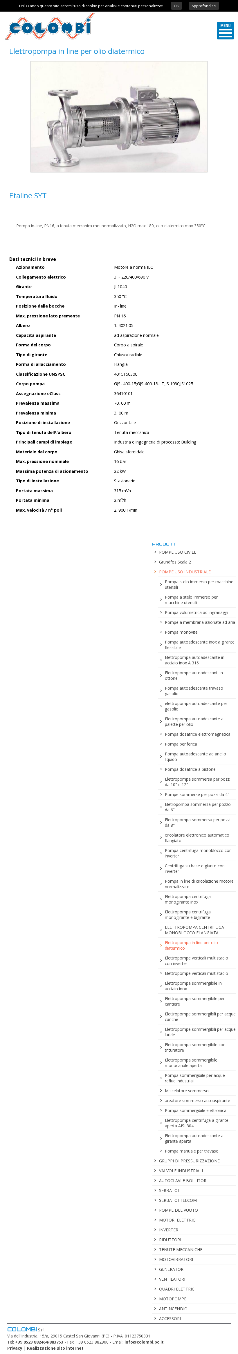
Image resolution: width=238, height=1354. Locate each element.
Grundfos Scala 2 (175, 562)
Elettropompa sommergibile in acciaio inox (193, 985)
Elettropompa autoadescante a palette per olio (194, 721)
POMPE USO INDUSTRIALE (185, 572)
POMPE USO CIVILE (177, 552)
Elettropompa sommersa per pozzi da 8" (197, 822)
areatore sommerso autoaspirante (197, 1100)
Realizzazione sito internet (55, 1348)
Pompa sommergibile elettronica (195, 1110)
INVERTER (168, 1230)
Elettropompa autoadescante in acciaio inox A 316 (194, 660)
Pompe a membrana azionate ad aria (200, 622)
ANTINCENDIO (173, 1308)
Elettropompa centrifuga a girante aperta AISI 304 (196, 1122)
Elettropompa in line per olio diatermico (191, 945)
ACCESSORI (170, 1318)
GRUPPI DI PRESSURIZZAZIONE (189, 1161)
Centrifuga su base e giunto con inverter (195, 868)
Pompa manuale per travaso (192, 1151)
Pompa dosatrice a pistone (190, 769)
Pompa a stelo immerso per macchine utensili (191, 599)
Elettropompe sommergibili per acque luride (200, 1031)
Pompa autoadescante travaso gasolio (194, 690)
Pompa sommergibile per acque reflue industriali (195, 1078)
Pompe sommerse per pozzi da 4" (197, 794)
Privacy (14, 1348)
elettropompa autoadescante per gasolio (196, 706)
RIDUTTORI (170, 1239)
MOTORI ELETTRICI (177, 1220)
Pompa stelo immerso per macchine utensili (199, 584)
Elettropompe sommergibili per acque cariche (200, 1016)
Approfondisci (204, 5)
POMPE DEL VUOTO (178, 1210)
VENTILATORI (172, 1279)
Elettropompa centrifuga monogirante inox (188, 899)
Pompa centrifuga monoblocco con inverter (198, 853)
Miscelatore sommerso (187, 1090)
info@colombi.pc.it (144, 1342)
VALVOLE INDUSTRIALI (181, 1170)
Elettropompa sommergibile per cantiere (195, 1001)
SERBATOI (169, 1190)
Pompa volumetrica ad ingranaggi (196, 612)
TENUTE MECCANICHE (180, 1249)
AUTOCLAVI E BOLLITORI (183, 1180)
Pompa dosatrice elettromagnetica (197, 734)
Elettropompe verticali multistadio (196, 973)
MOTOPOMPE (172, 1299)
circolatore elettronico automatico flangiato (197, 837)
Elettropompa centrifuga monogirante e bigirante (188, 914)
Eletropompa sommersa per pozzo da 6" (198, 807)
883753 (56, 1342)
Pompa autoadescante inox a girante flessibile (200, 644)
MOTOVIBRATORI (176, 1259)
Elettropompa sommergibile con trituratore (195, 1047)
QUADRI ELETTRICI (177, 1289)
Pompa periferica (181, 744)
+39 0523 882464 (31, 1342)
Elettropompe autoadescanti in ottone (194, 675)
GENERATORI (172, 1269)
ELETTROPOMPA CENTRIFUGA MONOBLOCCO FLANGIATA (194, 929)
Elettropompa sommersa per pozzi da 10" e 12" (197, 781)
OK (176, 5)
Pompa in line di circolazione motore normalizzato (199, 883)
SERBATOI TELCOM (178, 1200)
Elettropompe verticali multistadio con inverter (196, 960)
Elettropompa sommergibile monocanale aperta (191, 1062)
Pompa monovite (181, 632)
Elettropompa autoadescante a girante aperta (194, 1138)
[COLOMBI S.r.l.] (47, 39)
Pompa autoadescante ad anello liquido (195, 756)
